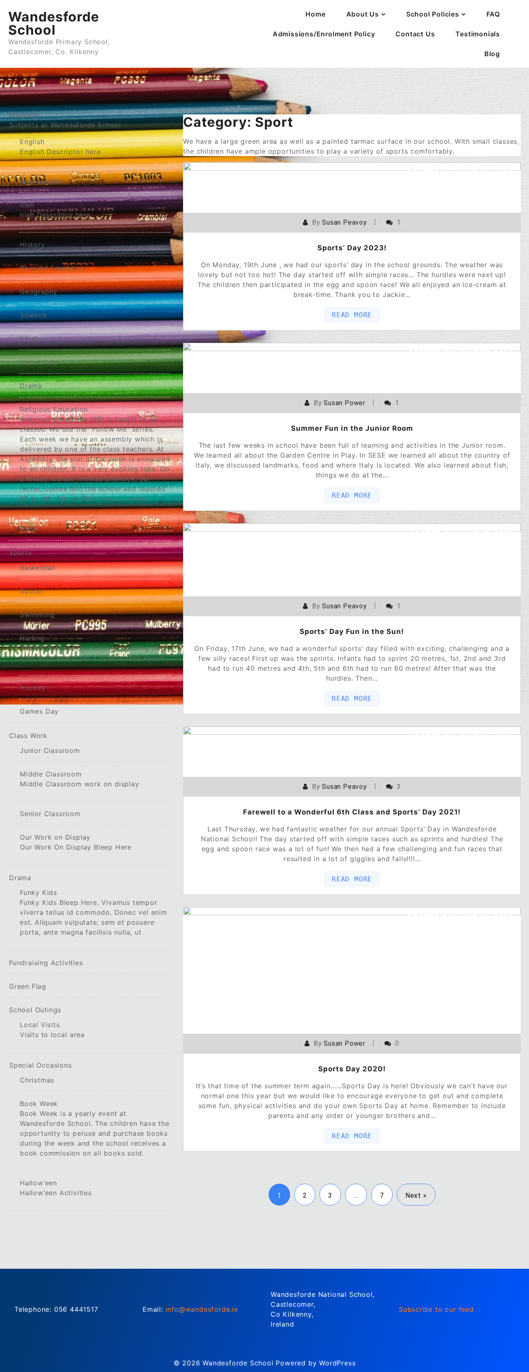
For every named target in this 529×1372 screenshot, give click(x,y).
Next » (416, 1195)
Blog (492, 54)
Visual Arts (38, 362)
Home (315, 14)
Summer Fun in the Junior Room (352, 428)
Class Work (28, 735)
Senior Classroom (50, 813)
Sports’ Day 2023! (352, 248)
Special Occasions (40, 1065)
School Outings (35, 1010)
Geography (38, 291)
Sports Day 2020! (352, 1069)
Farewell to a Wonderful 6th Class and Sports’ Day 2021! (352, 812)
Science (33, 315)
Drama (31, 386)
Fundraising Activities (46, 963)
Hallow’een (56, 1188)
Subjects (65, 120)
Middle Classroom (79, 779)
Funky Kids (93, 912)
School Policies (432, 14)
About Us (362, 14)
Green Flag (27, 986)
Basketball (37, 567)
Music (30, 528)
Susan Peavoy (344, 222)
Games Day (39, 711)
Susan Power (344, 403)
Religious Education (95, 454)
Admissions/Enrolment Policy (324, 34)
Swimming (37, 614)
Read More (352, 315)
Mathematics (42, 181)
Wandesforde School (53, 23)
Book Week (94, 1128)
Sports (20, 552)
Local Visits (52, 1030)
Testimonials (477, 34)
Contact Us (415, 34)
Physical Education (52, 268)
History (32, 244)
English (60, 147)
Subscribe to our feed (436, 1309)
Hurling (93, 648)
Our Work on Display (75, 842)
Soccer (32, 591)
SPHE (29, 339)
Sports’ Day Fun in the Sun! (352, 631)
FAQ (493, 14)
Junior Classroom (50, 750)
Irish (55, 210)
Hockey (33, 688)
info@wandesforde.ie (202, 1309)
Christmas (37, 1080)
